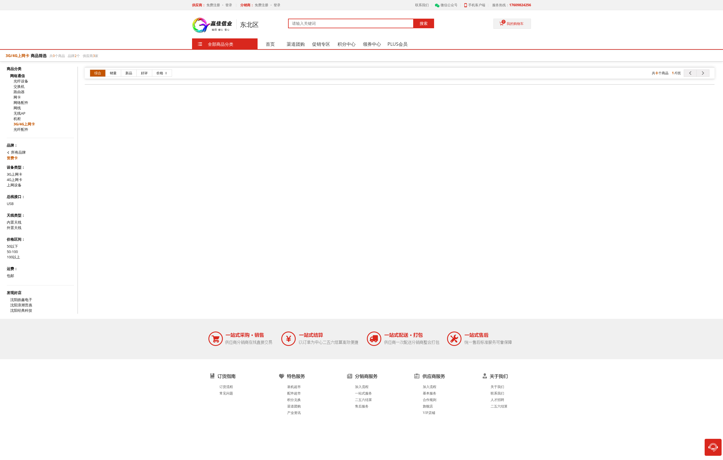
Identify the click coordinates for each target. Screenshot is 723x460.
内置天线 (14, 222)
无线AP (19, 113)
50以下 (12, 246)
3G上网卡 (14, 174)
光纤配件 (21, 129)
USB (10, 204)
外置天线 (14, 228)
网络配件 (21, 103)
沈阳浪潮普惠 (21, 305)
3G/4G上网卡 (24, 124)
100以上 (13, 257)
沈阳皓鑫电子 (21, 300)
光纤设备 (21, 81)
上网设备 (14, 185)
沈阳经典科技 (21, 310)
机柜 (17, 119)
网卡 (17, 97)
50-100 (12, 252)
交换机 (19, 86)
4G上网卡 (14, 180)
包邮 (10, 276)
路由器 (19, 92)
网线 (17, 108)
